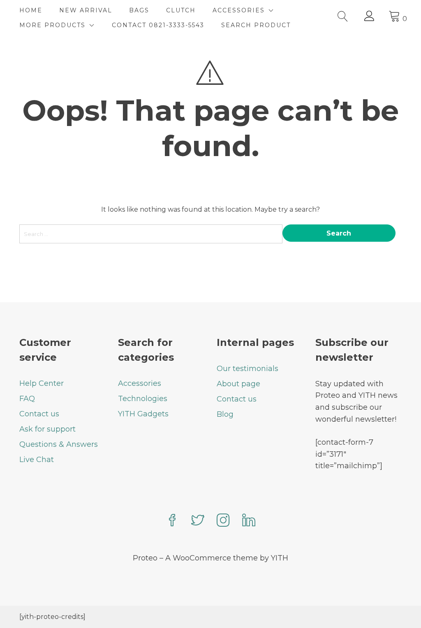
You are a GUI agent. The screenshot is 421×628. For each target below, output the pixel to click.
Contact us (39, 413)
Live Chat (36, 459)
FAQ (27, 398)
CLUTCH (181, 10)
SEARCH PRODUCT (256, 25)
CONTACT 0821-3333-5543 (158, 25)
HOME (30, 10)
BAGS (139, 10)
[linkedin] (248, 521)
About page (238, 383)
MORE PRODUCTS (52, 25)
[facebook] (172, 521)
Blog (225, 414)
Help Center (41, 383)
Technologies (142, 398)
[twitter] (197, 521)
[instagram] (223, 521)
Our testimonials (247, 368)
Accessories (139, 383)
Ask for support (47, 429)
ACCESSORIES (239, 10)
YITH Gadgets (143, 413)
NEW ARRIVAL (85, 10)
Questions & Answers (58, 444)
